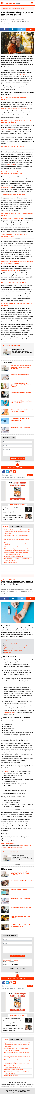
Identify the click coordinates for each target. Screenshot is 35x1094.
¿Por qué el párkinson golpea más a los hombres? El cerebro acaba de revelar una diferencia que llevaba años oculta (17, 531)
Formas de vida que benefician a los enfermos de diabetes (22, 410)
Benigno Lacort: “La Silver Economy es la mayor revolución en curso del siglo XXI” (13, 510)
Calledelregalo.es (5, 1086)
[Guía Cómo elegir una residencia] (17, 491)
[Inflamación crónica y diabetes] (5, 430)
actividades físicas (6, 187)
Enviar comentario (18, 458)
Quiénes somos (16, 1082)
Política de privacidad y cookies (7, 1084)
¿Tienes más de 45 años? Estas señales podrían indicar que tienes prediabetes (16, 536)
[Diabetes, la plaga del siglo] (5, 892)
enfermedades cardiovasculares (10, 271)
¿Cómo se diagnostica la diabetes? (14, 648)
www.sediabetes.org (25, 845)
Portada (6, 8)
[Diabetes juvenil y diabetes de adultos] (5, 883)
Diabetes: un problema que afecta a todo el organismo (21, 401)
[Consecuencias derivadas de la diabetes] (5, 918)
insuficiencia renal (9, 712)
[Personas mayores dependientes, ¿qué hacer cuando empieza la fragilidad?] (7, 352)
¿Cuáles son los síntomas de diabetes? (15, 646)
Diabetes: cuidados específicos (20, 374)
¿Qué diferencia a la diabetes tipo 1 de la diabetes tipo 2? (21, 925)
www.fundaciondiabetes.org (9, 843)
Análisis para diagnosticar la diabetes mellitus (20, 419)
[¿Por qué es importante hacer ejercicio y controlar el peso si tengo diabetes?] (5, 386)
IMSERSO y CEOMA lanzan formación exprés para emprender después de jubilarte (13, 517)
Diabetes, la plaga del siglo (19, 889)
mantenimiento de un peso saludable (13, 219)
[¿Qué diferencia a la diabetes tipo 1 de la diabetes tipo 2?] (5, 927)
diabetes (22, 74)
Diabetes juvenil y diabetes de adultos (22, 881)
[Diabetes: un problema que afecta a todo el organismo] (5, 403)
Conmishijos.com (14, 1086)
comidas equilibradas (7, 129)
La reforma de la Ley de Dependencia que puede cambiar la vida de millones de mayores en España (17, 549)
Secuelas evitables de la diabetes (21, 392)
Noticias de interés (17, 505)
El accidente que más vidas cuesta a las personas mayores (17, 540)
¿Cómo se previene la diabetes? (13, 650)
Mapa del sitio (30, 1084)
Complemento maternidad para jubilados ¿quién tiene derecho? (17, 543)
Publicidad (18, 1084)
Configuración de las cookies (26, 1086)
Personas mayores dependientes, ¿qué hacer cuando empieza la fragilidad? (22, 351)
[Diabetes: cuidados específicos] (5, 377)
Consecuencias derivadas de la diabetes (20, 916)
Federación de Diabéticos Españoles (12, 847)
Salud (10, 8)
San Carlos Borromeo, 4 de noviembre (14, 556)
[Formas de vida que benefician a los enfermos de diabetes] (5, 412)
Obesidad (7, 771)
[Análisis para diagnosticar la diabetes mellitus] (5, 421)
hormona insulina (11, 685)
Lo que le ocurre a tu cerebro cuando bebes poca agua (18, 546)
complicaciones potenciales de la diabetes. (13, 109)
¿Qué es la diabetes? (10, 644)
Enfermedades (15, 8)
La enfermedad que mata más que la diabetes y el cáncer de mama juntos (17, 559)
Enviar (30, 475)
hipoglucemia (11, 164)
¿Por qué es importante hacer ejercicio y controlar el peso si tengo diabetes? (22, 384)
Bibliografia (7, 652)
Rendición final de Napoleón (11, 562)
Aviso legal (23, 1082)
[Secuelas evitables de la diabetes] (5, 394)
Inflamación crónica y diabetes (20, 427)
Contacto (24, 1084)
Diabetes (22, 8)
